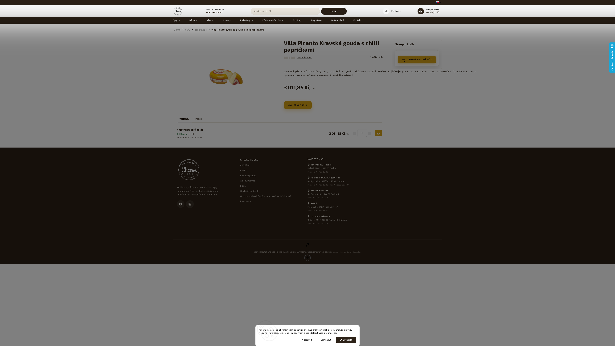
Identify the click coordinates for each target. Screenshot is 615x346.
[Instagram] (190, 204)
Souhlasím (348, 339)
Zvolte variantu (297, 105)
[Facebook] (180, 204)
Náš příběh (245, 165)
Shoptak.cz (357, 252)
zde (336, 332)
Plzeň (243, 186)
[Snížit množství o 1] (354, 133)
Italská (243, 170)
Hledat (334, 11)
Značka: (376, 57)
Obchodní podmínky (249, 191)
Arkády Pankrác (247, 180)
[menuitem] (179, 20)
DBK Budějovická (248, 175)
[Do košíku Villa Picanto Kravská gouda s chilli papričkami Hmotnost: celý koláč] (378, 133)
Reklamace (245, 201)
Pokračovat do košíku (420, 59)
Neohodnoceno (304, 57)
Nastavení (307, 340)
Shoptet (343, 252)
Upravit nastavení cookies (320, 252)
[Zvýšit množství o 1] (369, 133)
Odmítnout (326, 339)
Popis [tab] (198, 118)
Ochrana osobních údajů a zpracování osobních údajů (265, 196)
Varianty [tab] (184, 118)
